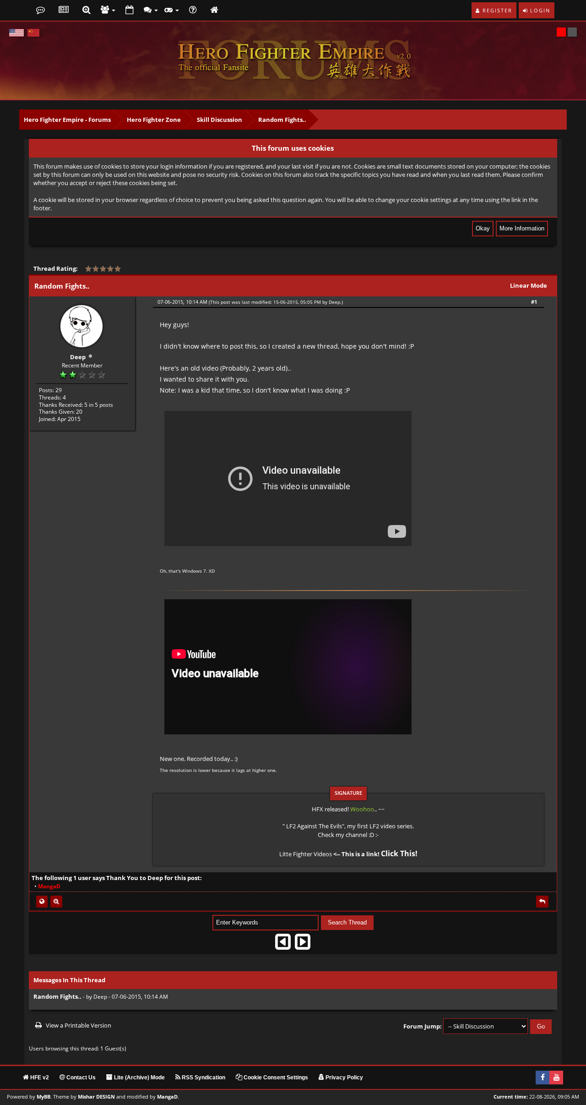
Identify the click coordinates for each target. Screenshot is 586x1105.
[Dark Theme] (572, 32)
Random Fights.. (282, 119)
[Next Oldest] (283, 945)
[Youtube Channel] (556, 1077)
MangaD (167, 1097)
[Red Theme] (561, 32)
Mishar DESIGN (96, 1097)
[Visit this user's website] (42, 902)
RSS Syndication (202, 1077)
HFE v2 (39, 1077)
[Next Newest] (302, 945)
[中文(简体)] (33, 33)
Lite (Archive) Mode (139, 1077)
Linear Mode (528, 285)
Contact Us (80, 1077)
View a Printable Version (78, 1025)
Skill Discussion (219, 119)
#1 (534, 301)
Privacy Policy (343, 1077)
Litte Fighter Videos (305, 854)
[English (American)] (16, 33)
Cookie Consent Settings (275, 1077)
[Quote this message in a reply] (542, 902)
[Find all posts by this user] (56, 902)
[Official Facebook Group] (542, 1077)
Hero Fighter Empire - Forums (67, 119)
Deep (78, 357)
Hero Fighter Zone (154, 119)
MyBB (43, 1097)
